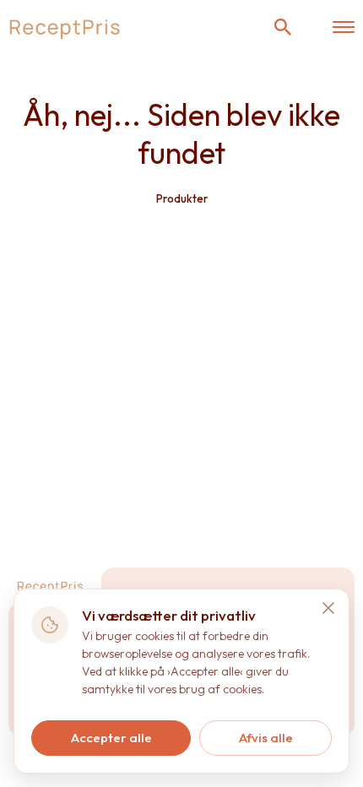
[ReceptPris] (65, 27)
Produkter (182, 198)
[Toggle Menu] (344, 27)
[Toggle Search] (282, 27)
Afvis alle (266, 738)
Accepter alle (111, 738)
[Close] (328, 608)
